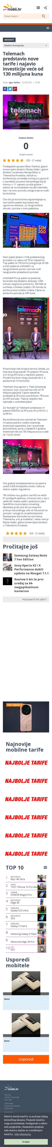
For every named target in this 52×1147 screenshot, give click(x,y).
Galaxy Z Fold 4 (19, 925)
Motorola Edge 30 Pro (23, 941)
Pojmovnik (8, 1108)
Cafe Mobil (8, 1103)
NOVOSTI (9, 39)
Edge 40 (16, 901)
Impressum (9, 1112)
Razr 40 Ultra (18, 878)
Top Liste (8, 1099)
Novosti (7, 1095)
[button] (48, 28)
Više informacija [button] (22, 1134)
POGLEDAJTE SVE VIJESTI (34, 599)
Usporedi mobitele (12, 1106)
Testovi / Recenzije (11, 1097)
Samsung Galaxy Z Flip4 (23, 934)
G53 (16, 917)
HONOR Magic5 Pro (21, 893)
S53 (13, 948)
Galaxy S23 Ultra (19, 909)
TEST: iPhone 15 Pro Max (24, 886)
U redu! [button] (26, 1142)
